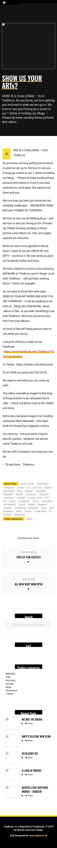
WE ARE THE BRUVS (32, 719)
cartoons (43, 494)
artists (48, 487)
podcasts (33, 508)
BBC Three (9, 491)
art (28, 487)
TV (50, 511)
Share (30, 723)
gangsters (47, 501)
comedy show (35, 498)
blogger (29, 491)
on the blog (20, 508)
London (7, 508)
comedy (21, 498)
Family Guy (23, 501)
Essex (12, 501)
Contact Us (28, 47)
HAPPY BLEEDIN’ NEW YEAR (36, 736)
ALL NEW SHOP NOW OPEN (28, 584)
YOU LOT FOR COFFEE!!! (28, 557)
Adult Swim (42, 484)
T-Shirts (9, 694)
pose (43, 508)
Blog (24, 28)
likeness (42, 504)
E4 (5, 501)
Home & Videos (29, 15)
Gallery (26, 41)
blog (19, 491)
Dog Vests (11, 680)
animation (9, 487)
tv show (7, 514)
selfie (18, 511)
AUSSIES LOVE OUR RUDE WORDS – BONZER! (35, 790)
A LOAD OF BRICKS (31, 770)
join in (22, 504)
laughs (31, 504)
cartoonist (31, 494)
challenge (9, 498)
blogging (40, 491)
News (29, 519)
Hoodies (10, 684)
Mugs (8, 687)
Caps (8, 677)
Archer (20, 487)
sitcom (28, 511)
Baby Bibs (10, 673)
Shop (24, 22)
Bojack (19, 494)
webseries (19, 514)
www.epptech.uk (38, 835)
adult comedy (27, 484)
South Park (40, 511)
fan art (36, 501)
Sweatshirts (11, 690)
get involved (10, 504)
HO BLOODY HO (30, 753)
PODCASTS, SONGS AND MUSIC (36, 54)
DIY (46, 498)
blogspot (8, 494)
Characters (28, 35)
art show (37, 487)
